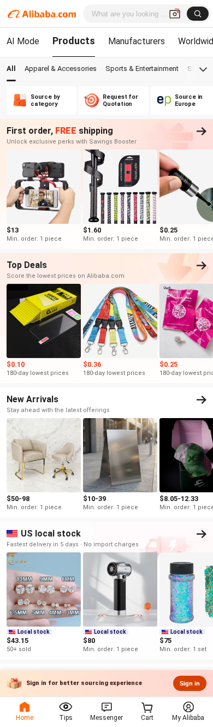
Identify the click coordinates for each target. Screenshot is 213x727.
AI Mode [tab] (23, 41)
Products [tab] (73, 40)
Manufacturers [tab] (136, 41)
